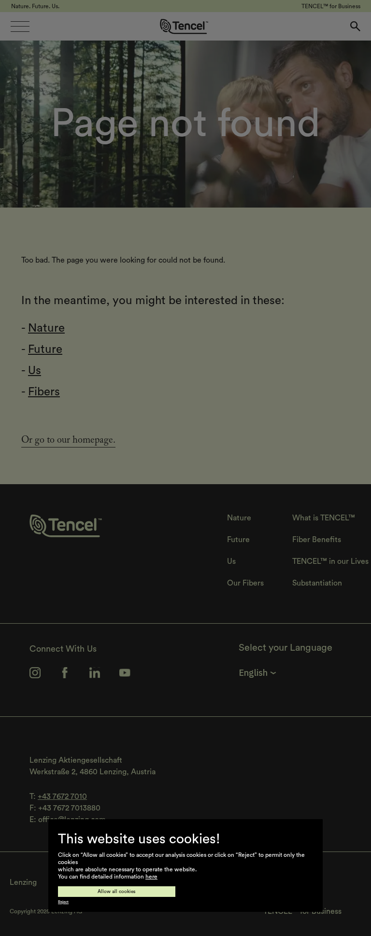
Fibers (44, 392)
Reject (63, 902)
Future (45, 349)
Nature (46, 328)
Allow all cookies (117, 891)
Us (34, 371)
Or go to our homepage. (68, 441)
